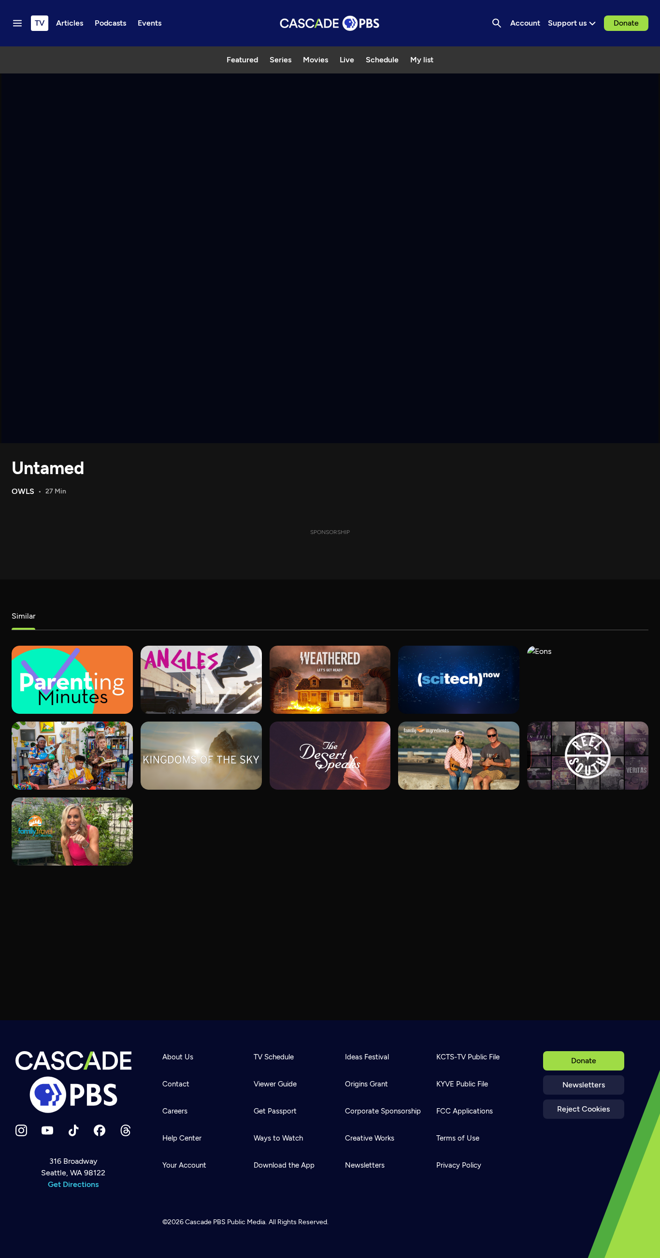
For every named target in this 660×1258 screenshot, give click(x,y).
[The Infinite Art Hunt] (72, 756)
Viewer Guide (275, 1084)
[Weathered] (330, 680)
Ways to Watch (278, 1138)
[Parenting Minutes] (72, 680)
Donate (626, 23)
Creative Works (369, 1138)
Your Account (184, 1165)
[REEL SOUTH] (587, 756)
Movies (315, 59)
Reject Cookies (583, 1108)
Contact (175, 1084)
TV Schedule (274, 1057)
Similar (23, 616)
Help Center (181, 1138)
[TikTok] (73, 1130)
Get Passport (275, 1111)
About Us (177, 1057)
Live (347, 59)
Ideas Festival (367, 1057)
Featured (242, 59)
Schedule (382, 59)
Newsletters (583, 1084)
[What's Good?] (201, 680)
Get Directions (73, 1184)
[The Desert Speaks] (330, 756)
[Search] (496, 23)
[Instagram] (21, 1130)
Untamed (48, 468)
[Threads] (125, 1130)
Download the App (284, 1165)
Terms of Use (457, 1138)
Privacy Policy (458, 1165)
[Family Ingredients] (458, 756)
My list (421, 59)
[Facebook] (99, 1130)
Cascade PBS (205, 1222)
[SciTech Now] (458, 680)
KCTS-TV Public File (468, 1057)
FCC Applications (464, 1111)
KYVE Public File (462, 1084)
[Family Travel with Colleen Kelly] (72, 831)
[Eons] (587, 680)
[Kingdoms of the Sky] (201, 756)
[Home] (73, 1082)
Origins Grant (366, 1084)
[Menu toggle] (17, 23)
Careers (174, 1111)
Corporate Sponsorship (383, 1111)
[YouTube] (47, 1130)
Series (280, 59)
